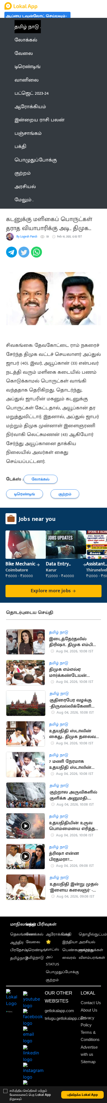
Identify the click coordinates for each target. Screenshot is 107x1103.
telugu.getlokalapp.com (65, 1018)
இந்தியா (70, 942)
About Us (89, 1010)
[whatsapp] (37, 255)
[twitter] (24, 255)
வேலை (33, 942)
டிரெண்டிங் (36, 949)
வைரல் (69, 957)
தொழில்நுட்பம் (93, 934)
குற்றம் (52, 979)
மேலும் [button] (23, 199)
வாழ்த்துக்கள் (91, 949)
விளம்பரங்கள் (92, 957)
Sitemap (88, 1061)
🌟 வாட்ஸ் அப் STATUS (52, 953)
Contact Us (91, 1002)
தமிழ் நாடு (27, 26)
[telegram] (12, 255)
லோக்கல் (34, 934)
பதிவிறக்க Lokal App (82, 1095)
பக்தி (66, 934)
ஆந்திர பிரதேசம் (18, 946)
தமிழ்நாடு (19, 958)
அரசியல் (87, 942)
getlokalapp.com (59, 1010)
